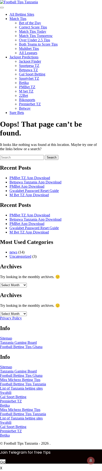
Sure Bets (16, 113)
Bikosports (27, 100)
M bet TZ (26, 91)
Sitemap (6, 338)
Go (2, 462)
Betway (25, 108)
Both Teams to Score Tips (38, 44)
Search (51, 157)
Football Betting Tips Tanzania (23, 384)
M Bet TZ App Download (29, 195)
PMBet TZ (27, 87)
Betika (24, 83)
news (13, 252)
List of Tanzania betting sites (21, 388)
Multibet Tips (29, 49)
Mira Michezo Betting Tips (20, 380)
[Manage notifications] (91, 460)
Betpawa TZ (28, 70)
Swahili (5, 393)
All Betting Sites (21, 14)
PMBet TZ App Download (29, 178)
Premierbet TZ (30, 104)
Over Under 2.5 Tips (34, 40)
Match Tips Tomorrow (36, 36)
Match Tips (17, 19)
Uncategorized (20, 256)
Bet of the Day (30, 23)
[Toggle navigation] (2, 7)
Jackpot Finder (30, 61)
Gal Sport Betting (32, 74)
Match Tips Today (32, 31)
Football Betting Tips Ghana (21, 347)
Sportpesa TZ (29, 66)
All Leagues (28, 53)
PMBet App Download (26, 186)
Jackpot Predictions (23, 57)
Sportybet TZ (29, 78)
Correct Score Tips (33, 27)
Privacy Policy (11, 318)
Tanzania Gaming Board (18, 342)
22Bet (23, 95)
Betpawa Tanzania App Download (35, 182)
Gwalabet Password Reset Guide (34, 191)
